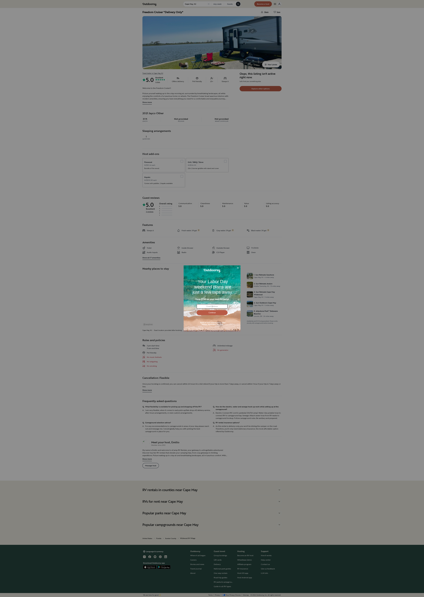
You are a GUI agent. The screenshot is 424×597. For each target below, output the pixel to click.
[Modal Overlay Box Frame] (212, 298)
